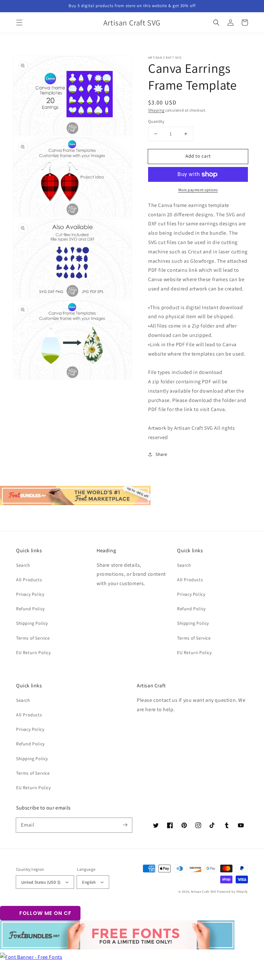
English (89, 882)
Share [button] (161, 454)
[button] (19, 22)
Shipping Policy (32, 623)
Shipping (156, 110)
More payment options (198, 189)
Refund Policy (30, 609)
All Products (29, 580)
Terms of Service (33, 638)
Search (23, 565)
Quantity (156, 121)
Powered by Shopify (232, 891)
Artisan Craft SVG (203, 891)
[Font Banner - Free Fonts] (31, 957)
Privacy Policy (30, 594)
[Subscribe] (125, 825)
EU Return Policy (33, 652)
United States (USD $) (41, 882)
